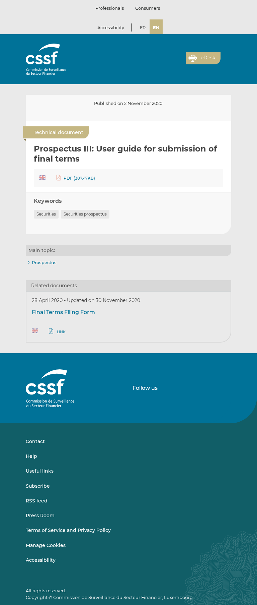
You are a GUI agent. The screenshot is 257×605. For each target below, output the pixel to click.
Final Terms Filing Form (63, 312)
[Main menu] (226, 56)
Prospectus (44, 262)
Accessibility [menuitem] (41, 560)
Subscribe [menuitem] (38, 486)
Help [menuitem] (31, 456)
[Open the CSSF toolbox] (178, 62)
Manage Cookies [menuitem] (46, 545)
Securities (46, 214)
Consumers (147, 8)
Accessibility (110, 27)
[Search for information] (170, 62)
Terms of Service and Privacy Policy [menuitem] (68, 530)
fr (143, 27)
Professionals (109, 8)
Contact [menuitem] (35, 441)
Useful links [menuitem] (40, 471)
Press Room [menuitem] (40, 515)
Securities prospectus (85, 214)
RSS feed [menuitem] (37, 501)
